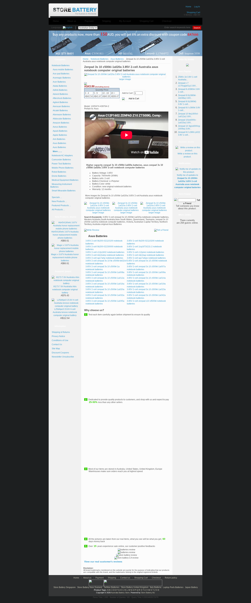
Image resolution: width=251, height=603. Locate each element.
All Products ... (58, 209)
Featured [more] (63, 271)
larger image (98, 212)
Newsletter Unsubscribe (63, 357)
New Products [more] (65, 217)
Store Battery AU (148, 593)
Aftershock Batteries (61, 98)
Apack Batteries (59, 131)
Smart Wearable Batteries (63, 190)
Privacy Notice (58, 336)
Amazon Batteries (60, 123)
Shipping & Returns (61, 332)
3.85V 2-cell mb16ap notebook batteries (145, 255)
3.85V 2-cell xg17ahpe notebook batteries (146, 258)
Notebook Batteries (99, 59)
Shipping (106, 21)
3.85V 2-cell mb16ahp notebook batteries (105, 255)
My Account (125, 21)
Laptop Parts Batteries (173, 587)
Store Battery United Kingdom (134, 587)
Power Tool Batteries (61, 164)
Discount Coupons (60, 352)
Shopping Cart (193, 12)
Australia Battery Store (120, 593)
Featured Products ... (61, 205)
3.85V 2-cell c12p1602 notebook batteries (105, 252)
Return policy (171, 578)
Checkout (166, 21)
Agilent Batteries (60, 102)
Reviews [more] (186, 142)
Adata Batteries (59, 86)
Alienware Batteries (61, 114)
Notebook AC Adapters (62, 155)
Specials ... (57, 197)
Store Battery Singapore (64, 587)
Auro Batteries (59, 147)
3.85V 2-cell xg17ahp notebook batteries (104, 258)
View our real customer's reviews (103, 561)
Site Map (56, 348)
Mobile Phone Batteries (62, 168)
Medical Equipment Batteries (65, 180)
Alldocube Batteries (61, 118)
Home (188, 6)
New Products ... (59, 201)
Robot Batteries (59, 172)
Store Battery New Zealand (89, 587)
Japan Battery (191, 587)
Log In (197, 6)
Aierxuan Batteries (61, 106)
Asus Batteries (59, 143)
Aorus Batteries (59, 127)
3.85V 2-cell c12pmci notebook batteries (145, 252)
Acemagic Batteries (61, 78)
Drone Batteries (59, 176)
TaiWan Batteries (111, 587)
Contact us (125, 578)
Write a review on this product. (187, 155)
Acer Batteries (59, 82)
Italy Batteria (155, 587)
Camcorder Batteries (61, 159)
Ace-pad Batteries (60, 73)
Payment (89, 21)
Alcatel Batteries (60, 110)
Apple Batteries (59, 135)
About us (71, 21)
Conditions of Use (60, 340)
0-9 (157, 590)
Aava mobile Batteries (62, 69)
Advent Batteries (60, 94)
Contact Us (57, 344)
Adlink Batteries (59, 90)
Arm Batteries (58, 139)
